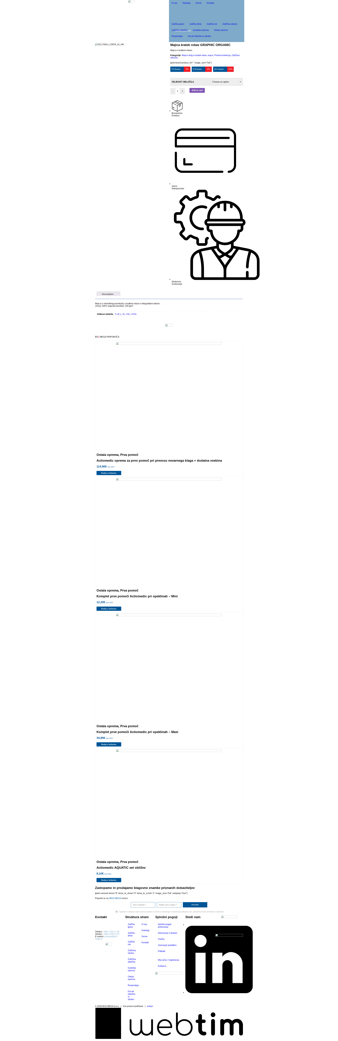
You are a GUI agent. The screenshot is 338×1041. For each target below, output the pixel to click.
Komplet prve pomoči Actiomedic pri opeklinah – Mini (137, 596)
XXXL (134, 314)
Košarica (162, 966)
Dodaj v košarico (108, 473)
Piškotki (161, 951)
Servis (198, 3)
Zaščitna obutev (229, 24)
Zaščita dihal (195, 24)
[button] (209, 99)
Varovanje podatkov (167, 945)
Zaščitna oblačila (180, 30)
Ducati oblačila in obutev (199, 36)
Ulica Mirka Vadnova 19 (106, 925)
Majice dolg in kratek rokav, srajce (197, 55)
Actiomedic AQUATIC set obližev (121, 867)
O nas (174, 3)
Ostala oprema (221, 30)
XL (123, 314)
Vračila (161, 939)
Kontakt (210, 3)
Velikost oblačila (183, 82)
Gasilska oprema (201, 30)
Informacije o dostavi (167, 933)
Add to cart (197, 90)
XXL (128, 314)
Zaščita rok (212, 24)
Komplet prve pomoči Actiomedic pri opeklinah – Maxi (137, 732)
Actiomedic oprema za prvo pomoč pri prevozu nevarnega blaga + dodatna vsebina (159, 460)
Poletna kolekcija (222, 55)
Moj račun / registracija (168, 960)
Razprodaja (177, 36)
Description (108, 294)
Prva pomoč (129, 454)
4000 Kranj (100, 927)
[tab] (108, 293)
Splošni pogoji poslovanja (164, 925)
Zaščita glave (178, 24)
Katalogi (186, 3)
